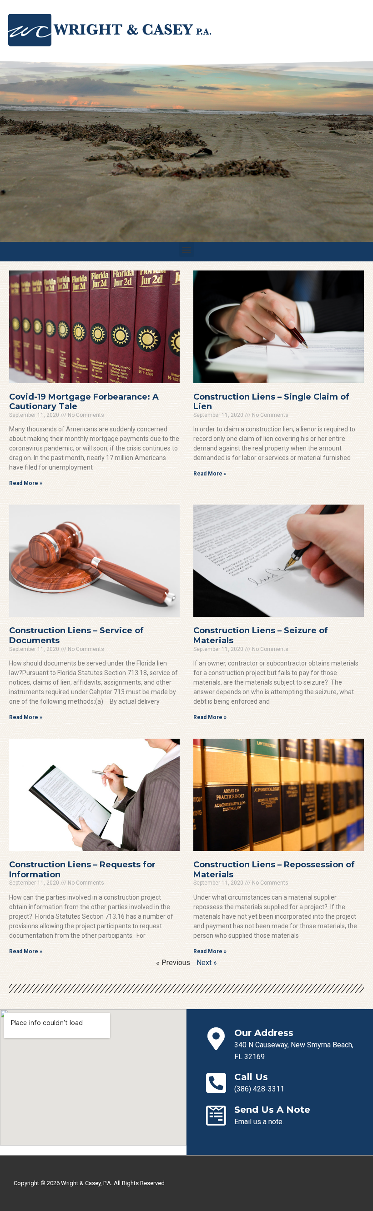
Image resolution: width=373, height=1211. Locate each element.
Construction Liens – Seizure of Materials (260, 636)
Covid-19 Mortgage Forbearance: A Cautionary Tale (84, 402)
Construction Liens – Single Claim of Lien (271, 402)
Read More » (25, 483)
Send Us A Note (272, 1109)
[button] (186, 249)
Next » (207, 962)
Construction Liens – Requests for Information (82, 870)
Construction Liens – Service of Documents (76, 636)
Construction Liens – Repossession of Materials (274, 870)
